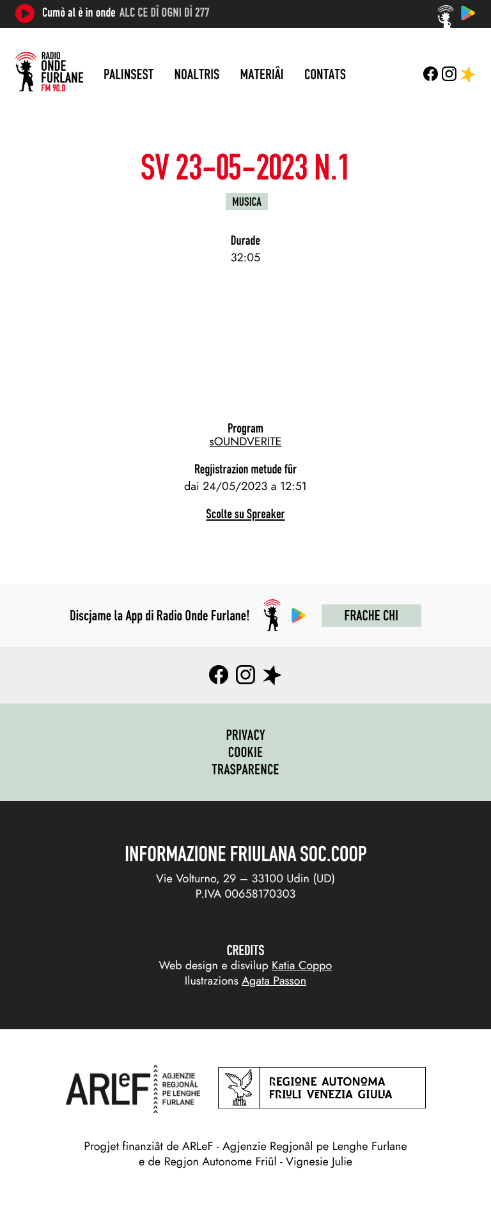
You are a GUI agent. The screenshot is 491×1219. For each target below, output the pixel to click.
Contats (325, 74)
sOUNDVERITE (246, 441)
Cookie (245, 752)
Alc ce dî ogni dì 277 (165, 12)
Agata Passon (274, 980)
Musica (246, 201)
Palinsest (128, 74)
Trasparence (245, 769)
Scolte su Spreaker (245, 514)
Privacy (245, 735)
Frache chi (371, 615)
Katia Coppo (302, 965)
